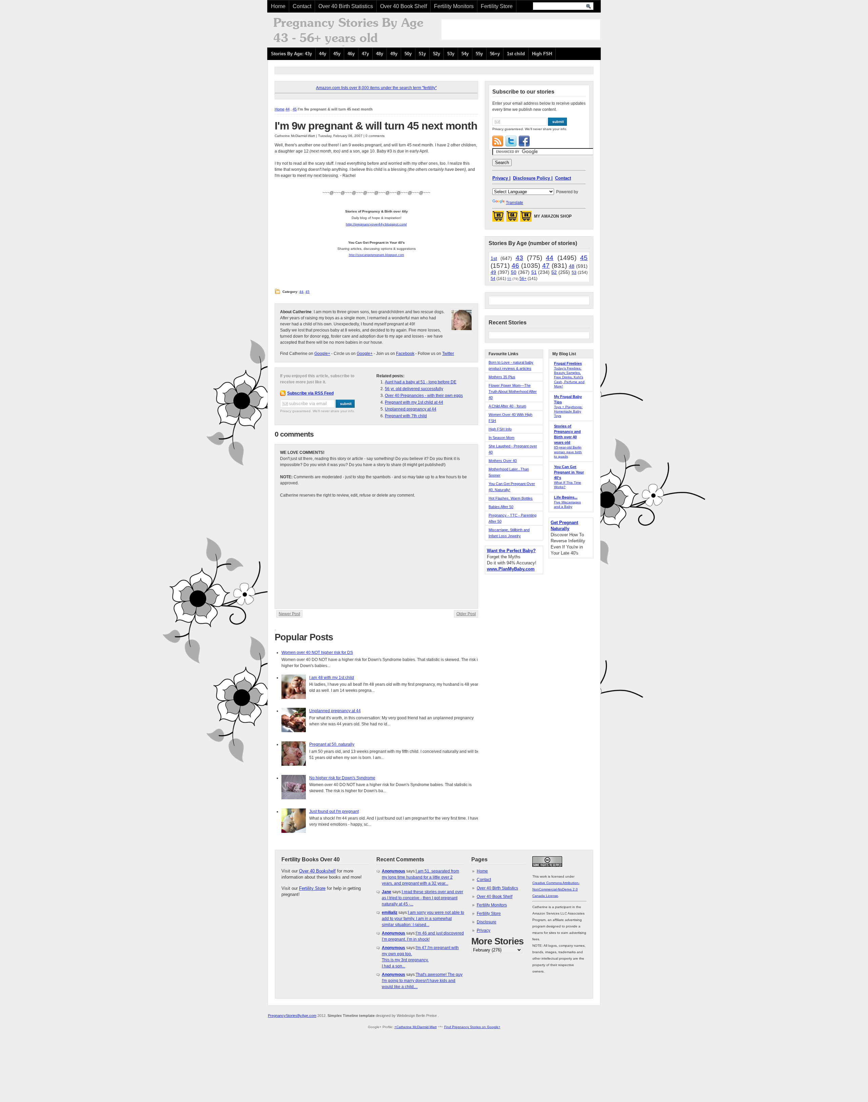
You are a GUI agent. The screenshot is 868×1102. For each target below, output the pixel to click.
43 (519, 257)
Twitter (448, 353)
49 (493, 272)
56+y (495, 53)
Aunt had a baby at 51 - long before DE (420, 382)
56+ (523, 278)
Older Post (466, 614)
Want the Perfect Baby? (511, 550)
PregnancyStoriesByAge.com (292, 1016)
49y (393, 53)
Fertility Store (497, 6)
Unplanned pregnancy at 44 (410, 409)
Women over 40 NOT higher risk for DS (317, 652)
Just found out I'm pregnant (334, 811)
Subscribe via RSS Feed (310, 393)
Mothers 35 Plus (502, 377)
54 (493, 278)
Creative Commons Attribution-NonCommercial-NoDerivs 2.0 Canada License (555, 889)
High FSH (542, 53)
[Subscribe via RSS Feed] (497, 141)
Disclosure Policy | (533, 178)
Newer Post (289, 614)
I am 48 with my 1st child (331, 677)
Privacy (483, 930)
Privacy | (501, 178)
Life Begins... (565, 497)
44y (322, 53)
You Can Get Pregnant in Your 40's (569, 472)
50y (408, 53)
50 (513, 272)
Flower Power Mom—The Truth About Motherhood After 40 (513, 391)
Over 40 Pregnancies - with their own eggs (424, 395)
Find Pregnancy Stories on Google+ (472, 1027)
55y (479, 53)
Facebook (405, 353)
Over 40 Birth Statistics (345, 6)
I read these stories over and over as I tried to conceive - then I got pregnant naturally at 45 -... (422, 897)
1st (494, 258)
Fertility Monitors (454, 6)
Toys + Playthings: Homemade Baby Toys (568, 411)
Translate (514, 202)
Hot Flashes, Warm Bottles (511, 498)
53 (574, 272)
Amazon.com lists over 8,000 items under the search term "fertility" (376, 87)
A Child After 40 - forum (507, 406)
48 (571, 266)
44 (287, 109)
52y (436, 53)
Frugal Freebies (568, 363)
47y (365, 53)
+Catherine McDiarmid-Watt (415, 1027)
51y (422, 53)
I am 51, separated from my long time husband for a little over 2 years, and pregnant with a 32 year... (420, 877)
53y (450, 53)
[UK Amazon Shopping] (526, 218)
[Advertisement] (520, 29)
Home (278, 6)
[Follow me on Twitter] (511, 141)
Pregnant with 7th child (406, 416)
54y (465, 53)
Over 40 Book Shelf (403, 6)
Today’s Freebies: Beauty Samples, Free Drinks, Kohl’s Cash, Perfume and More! (569, 377)
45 (295, 109)
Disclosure (486, 922)
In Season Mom (501, 438)
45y (336, 53)
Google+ (322, 353)
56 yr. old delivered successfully (414, 388)
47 (546, 265)
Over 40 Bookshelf (317, 871)
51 (534, 272)
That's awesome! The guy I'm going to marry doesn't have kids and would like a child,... (422, 980)
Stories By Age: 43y (291, 53)
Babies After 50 (501, 507)
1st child (516, 53)
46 (515, 265)
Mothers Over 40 (503, 461)
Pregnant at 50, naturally (331, 744)
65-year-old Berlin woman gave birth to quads (568, 451)
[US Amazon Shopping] (498, 218)
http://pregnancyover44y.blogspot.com (376, 224)
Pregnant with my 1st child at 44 (414, 402)
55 (509, 279)
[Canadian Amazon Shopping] (512, 218)
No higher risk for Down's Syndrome (342, 778)
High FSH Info (500, 429)
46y (351, 53)
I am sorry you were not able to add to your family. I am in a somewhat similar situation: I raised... (423, 918)
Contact (302, 6)
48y (379, 53)
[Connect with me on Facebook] (524, 141)
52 (554, 272)
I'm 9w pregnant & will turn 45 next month (376, 126)
